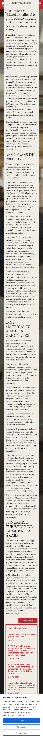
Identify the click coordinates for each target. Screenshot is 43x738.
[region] (21, 716)
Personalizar (21, 727)
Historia (28, 620)
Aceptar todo (21, 721)
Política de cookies (17, 715)
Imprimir (18, 613)
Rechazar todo (21, 733)
